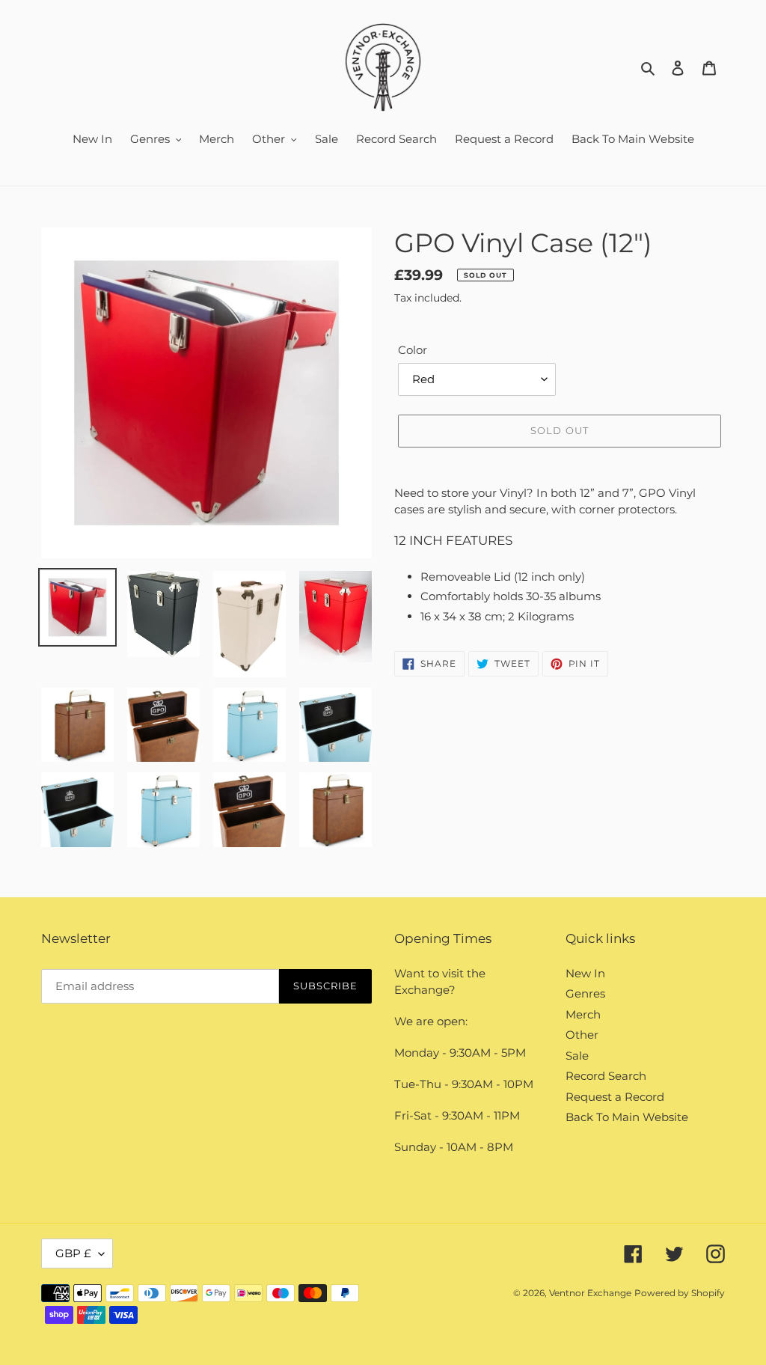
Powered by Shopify (679, 1292)
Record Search (606, 1076)
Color (412, 350)
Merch (583, 1014)
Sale (577, 1055)
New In (585, 973)
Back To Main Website (627, 1117)
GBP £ (73, 1253)
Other (582, 1034)
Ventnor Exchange (590, 1292)
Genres (585, 993)
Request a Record (615, 1097)
